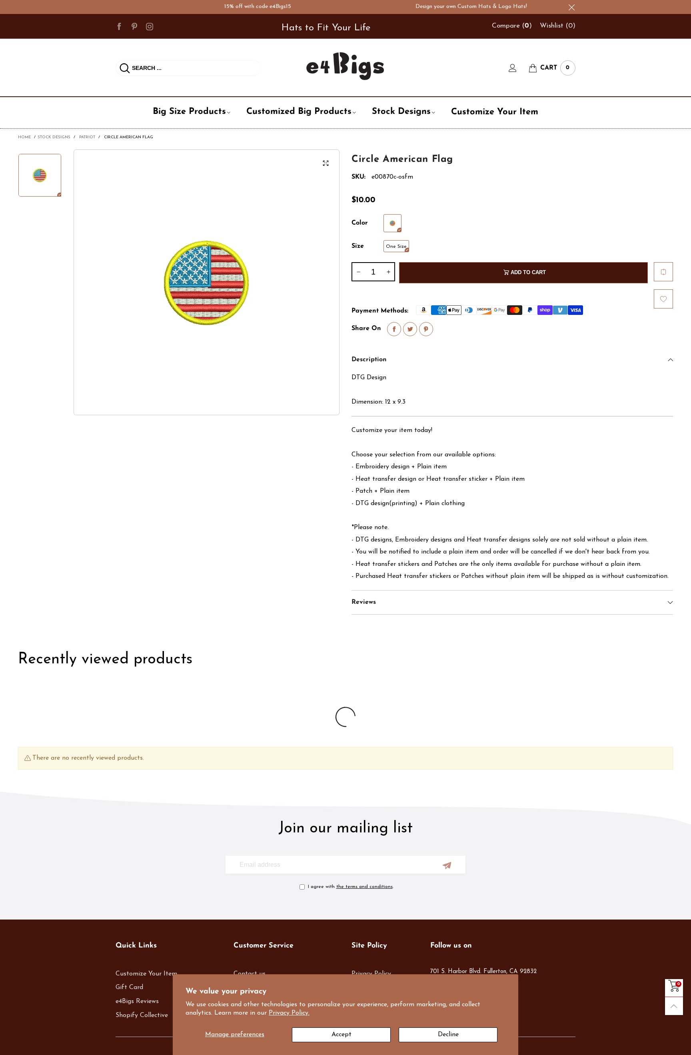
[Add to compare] (663, 271)
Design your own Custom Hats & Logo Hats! (452, 7)
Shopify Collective (142, 1015)
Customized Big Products (298, 111)
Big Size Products (189, 111)
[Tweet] (410, 329)
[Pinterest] (134, 26)
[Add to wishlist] (663, 299)
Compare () (512, 25)
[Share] (394, 329)
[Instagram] (149, 26)
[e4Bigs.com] (345, 66)
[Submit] (125, 68)
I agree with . (350, 886)
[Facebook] (119, 26)
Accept (341, 1034)
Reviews (363, 602)
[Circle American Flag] (207, 282)
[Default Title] (392, 223)
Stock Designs (401, 111)
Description (369, 359)
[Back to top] (674, 1006)
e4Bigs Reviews (137, 1001)
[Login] (519, 68)
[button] (358, 272)
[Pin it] (426, 329)
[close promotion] (571, 7)
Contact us (250, 974)
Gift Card (129, 987)
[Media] (326, 163)
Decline (448, 1034)
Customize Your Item (494, 112)
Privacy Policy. (289, 1013)
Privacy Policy (371, 974)
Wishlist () (557, 25)
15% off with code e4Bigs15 (239, 7)
